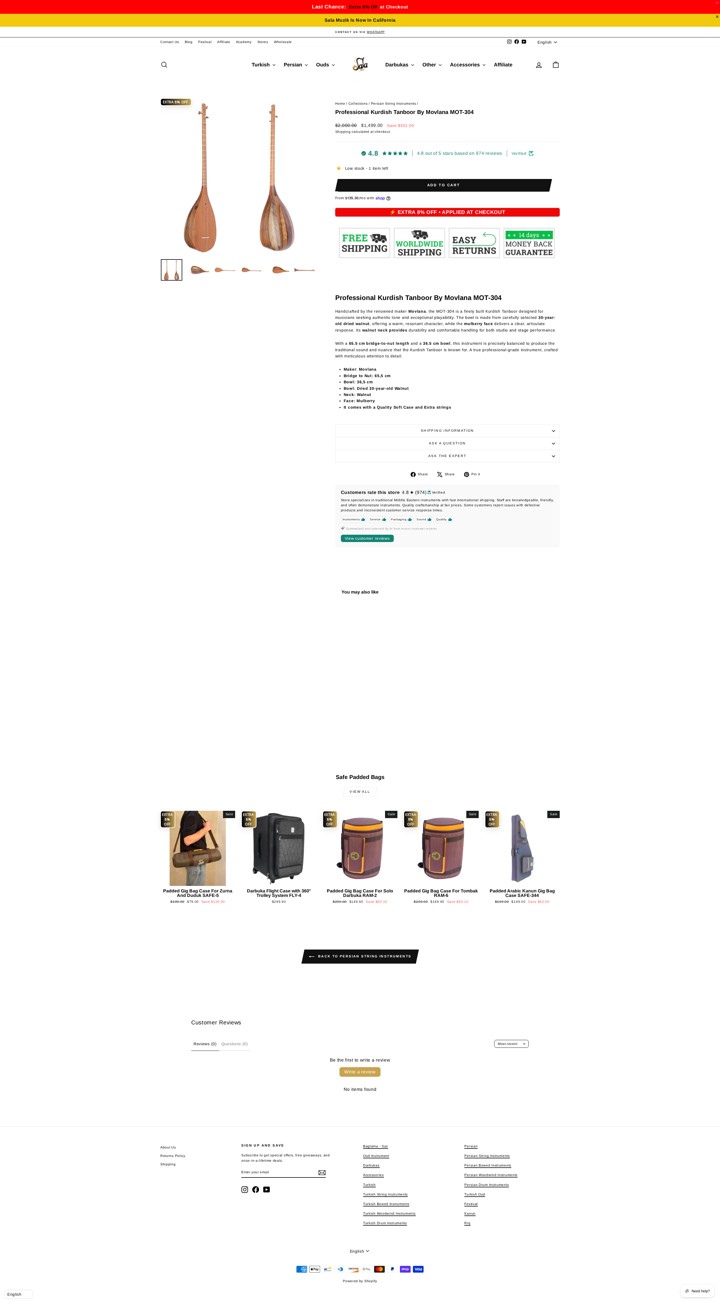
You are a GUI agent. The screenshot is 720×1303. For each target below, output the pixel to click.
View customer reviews (367, 538)
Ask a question (447, 443)
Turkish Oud (474, 1194)
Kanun (470, 1213)
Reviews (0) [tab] (205, 1044)
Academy (244, 42)
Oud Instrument (376, 1156)
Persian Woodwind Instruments (491, 1175)
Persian (293, 65)
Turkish (261, 65)
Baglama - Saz (375, 1146)
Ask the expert (447, 456)
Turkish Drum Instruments (385, 1223)
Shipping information (447, 431)
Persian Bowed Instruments (487, 1165)
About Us (168, 1147)
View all (360, 792)
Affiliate (223, 42)
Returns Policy (172, 1156)
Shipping (343, 132)
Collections (358, 104)
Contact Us (169, 42)
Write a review (360, 1071)
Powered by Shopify (360, 1281)
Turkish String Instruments (385, 1194)
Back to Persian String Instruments (364, 956)
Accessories (465, 65)
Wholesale (283, 42)
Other (429, 65)
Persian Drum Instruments (486, 1185)
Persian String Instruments (393, 104)
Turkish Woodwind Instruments (389, 1213)
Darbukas (397, 65)
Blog (189, 42)
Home (340, 104)
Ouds (323, 65)
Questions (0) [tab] (234, 1044)
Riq (467, 1223)
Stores (262, 42)
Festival (205, 42)
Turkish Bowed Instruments (386, 1204)
